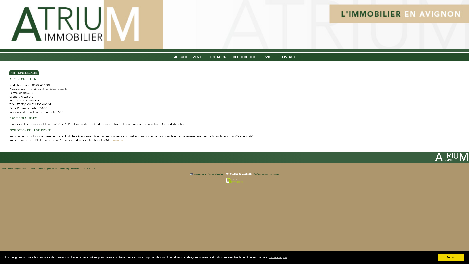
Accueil (181, 57)
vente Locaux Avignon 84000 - (15, 169)
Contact (287, 57)
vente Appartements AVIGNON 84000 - (78, 169)
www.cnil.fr (120, 140)
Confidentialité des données (266, 174)
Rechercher (244, 57)
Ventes (199, 57)
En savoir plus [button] (278, 257)
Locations (219, 57)
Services (267, 57)
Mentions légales (215, 174)
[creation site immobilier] (234, 181)
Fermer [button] (451, 257)
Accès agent (200, 174)
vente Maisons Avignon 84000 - (45, 169)
